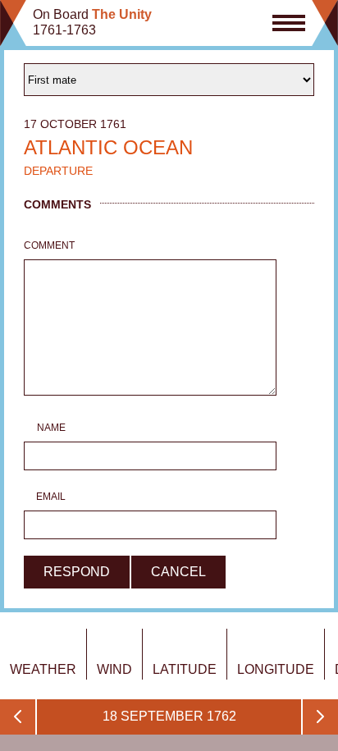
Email (51, 496)
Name (51, 427)
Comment (45, 245)
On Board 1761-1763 (92, 22)
